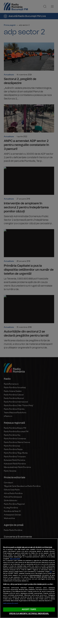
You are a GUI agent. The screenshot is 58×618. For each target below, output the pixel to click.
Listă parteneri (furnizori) (10, 603)
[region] (29, 578)
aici (51, 571)
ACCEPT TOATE (29, 609)
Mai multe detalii (15, 558)
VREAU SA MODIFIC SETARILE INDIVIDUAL (29, 614)
